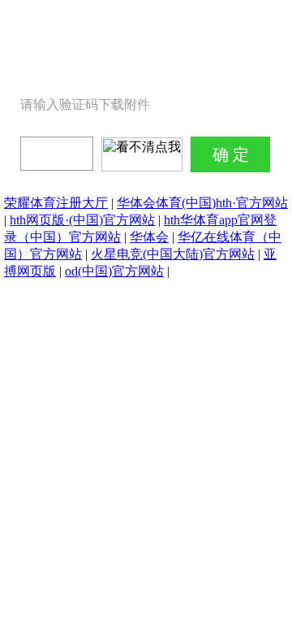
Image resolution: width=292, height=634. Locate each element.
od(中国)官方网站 (114, 271)
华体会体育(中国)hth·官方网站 (202, 203)
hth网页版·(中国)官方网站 (82, 220)
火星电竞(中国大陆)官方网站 (173, 254)
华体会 (149, 237)
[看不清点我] (141, 154)
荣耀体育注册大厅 (56, 203)
